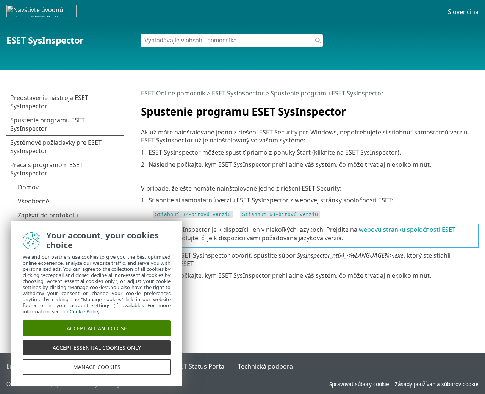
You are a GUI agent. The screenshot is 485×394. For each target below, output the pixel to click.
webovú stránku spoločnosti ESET (407, 229)
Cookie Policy (84, 311)
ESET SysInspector (45, 40)
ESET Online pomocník (173, 93)
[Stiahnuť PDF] (463, 108)
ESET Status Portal (200, 366)
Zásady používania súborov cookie (437, 384)
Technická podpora (265, 366)
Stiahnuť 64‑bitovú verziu (280, 214)
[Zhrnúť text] (474, 108)
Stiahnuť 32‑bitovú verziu (193, 214)
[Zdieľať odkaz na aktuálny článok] (451, 108)
